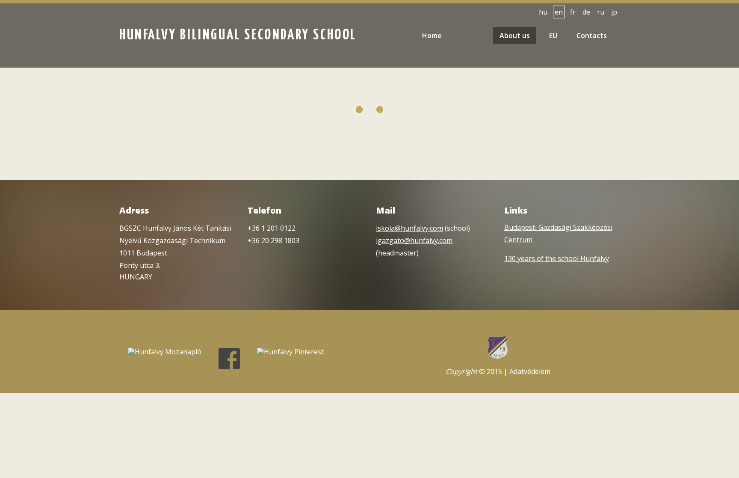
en (559, 12)
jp (614, 12)
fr (573, 12)
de (586, 12)
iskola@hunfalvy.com (409, 228)
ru (600, 12)
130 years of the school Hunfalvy (556, 258)
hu (543, 12)
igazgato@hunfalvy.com (414, 240)
